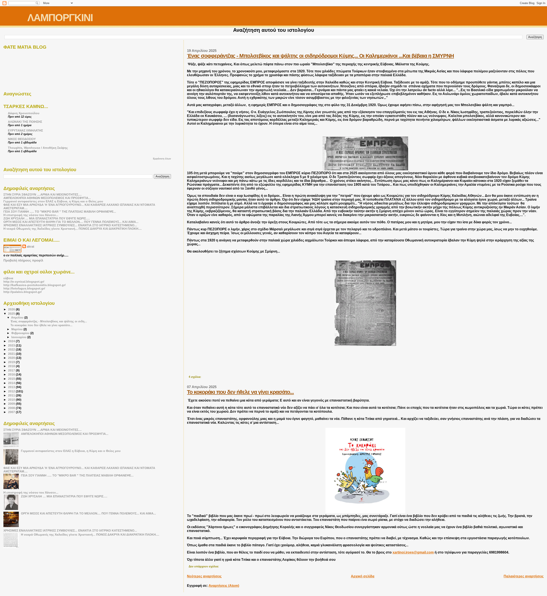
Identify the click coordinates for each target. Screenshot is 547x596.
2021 (12, 353)
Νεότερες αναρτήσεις (204, 576)
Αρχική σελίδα (362, 576)
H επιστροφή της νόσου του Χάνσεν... (30, 215)
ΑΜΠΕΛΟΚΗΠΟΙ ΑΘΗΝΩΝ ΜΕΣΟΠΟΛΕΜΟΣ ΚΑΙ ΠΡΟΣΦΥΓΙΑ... (47, 198)
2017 (12, 370)
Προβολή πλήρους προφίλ (23, 260)
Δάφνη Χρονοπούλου (23, 113)
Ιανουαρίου (19, 337)
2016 (12, 374)
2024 (12, 341)
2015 (12, 378)
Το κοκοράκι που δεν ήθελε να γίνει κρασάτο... (240, 392)
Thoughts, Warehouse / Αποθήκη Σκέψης (38, 147)
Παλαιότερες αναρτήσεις (524, 576)
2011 (12, 395)
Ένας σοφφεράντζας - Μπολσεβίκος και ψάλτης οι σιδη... (48, 321)
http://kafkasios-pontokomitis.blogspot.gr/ (34, 285)
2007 (12, 412)
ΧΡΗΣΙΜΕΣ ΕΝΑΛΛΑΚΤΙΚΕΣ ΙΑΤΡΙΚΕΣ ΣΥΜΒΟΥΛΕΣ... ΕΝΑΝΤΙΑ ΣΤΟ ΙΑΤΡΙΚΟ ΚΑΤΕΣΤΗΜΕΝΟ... (70, 225)
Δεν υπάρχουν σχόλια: (204, 566)
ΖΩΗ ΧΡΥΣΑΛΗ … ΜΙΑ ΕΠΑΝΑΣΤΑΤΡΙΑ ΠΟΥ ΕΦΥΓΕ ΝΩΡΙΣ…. (46, 218)
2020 (12, 357)
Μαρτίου (17, 329)
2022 (12, 349)
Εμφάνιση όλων (162, 158)
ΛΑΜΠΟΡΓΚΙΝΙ (60, 17)
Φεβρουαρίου (20, 333)
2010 (12, 399)
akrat (30, 246)
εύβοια (8, 278)
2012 (12, 391)
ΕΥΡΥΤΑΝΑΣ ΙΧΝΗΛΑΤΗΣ (25, 130)
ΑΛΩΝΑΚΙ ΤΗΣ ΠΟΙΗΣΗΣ (25, 121)
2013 (12, 387)
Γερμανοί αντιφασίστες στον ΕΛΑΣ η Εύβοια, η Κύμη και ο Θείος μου (53, 201)
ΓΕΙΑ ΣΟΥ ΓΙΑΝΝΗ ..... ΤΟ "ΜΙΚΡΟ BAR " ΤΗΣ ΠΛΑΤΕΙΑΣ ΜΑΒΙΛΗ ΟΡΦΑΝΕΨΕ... (59, 211)
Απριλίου (17, 317)
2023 (12, 345)
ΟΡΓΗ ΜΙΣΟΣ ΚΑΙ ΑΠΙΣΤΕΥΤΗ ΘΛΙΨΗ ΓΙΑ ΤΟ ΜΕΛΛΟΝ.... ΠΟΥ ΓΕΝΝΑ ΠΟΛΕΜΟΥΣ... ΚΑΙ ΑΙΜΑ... (70, 222)
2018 (12, 366)
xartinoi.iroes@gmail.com (413, 552)
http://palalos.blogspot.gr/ (22, 292)
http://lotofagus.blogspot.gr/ (24, 288)
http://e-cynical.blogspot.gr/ (23, 281)
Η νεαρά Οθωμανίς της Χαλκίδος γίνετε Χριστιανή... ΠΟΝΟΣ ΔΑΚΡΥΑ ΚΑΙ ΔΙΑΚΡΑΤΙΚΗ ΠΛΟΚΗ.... (72, 228)
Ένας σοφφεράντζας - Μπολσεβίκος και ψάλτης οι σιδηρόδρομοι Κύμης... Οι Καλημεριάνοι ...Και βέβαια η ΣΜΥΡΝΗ (320, 56)
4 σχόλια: (195, 376)
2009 (12, 403)
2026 (12, 309)
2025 (12, 313)
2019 (12, 362)
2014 (12, 383)
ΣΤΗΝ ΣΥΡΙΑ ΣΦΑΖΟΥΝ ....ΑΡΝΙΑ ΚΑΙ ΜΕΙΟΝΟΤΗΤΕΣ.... (42, 194)
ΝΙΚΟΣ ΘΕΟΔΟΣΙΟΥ (22, 139)
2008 (12, 408)
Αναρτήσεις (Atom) (224, 585)
